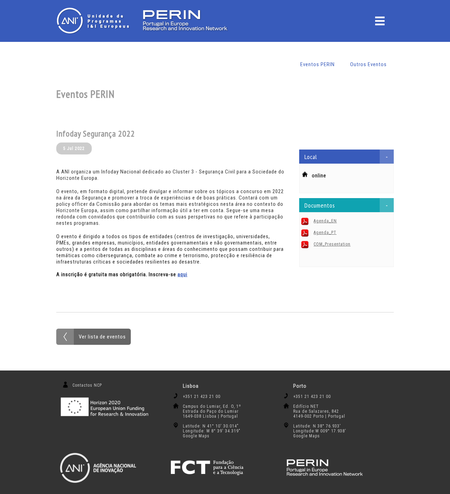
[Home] (95, 21)
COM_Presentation (332, 244)
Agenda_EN (325, 220)
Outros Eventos (368, 64)
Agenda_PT (325, 232)
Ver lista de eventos (102, 337)
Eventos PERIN (317, 64)
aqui (182, 274)
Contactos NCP (87, 385)
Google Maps (196, 435)
